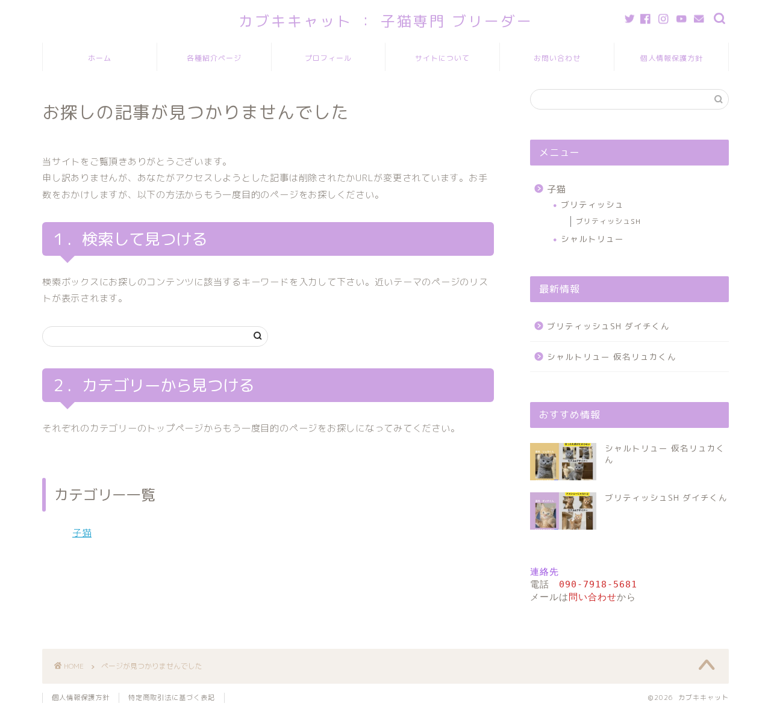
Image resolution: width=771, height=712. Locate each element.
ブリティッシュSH (608, 221)
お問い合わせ (557, 58)
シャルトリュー (592, 238)
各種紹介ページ (214, 58)
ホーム (99, 58)
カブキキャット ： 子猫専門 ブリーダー (386, 21)
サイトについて (442, 58)
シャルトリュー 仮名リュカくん (611, 356)
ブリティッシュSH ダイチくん (608, 326)
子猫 (82, 533)
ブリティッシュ (592, 204)
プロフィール (328, 58)
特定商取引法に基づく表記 (171, 697)
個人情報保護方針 (671, 58)
